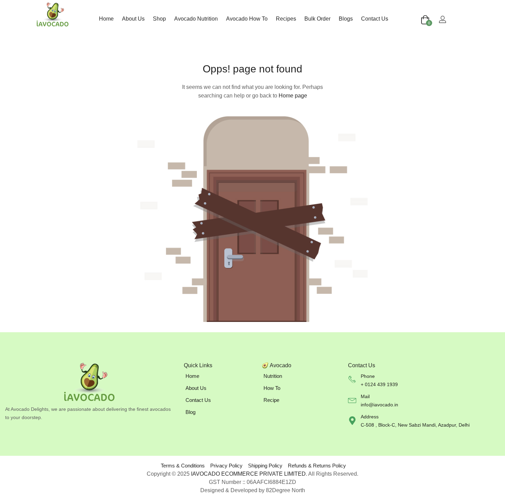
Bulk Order (317, 19)
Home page (293, 96)
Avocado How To (247, 19)
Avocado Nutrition (196, 19)
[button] (425, 20)
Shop (159, 19)
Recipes (286, 19)
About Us (133, 19)
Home (106, 19)
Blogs (346, 19)
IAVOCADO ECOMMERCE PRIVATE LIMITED (248, 474)
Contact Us (374, 19)
